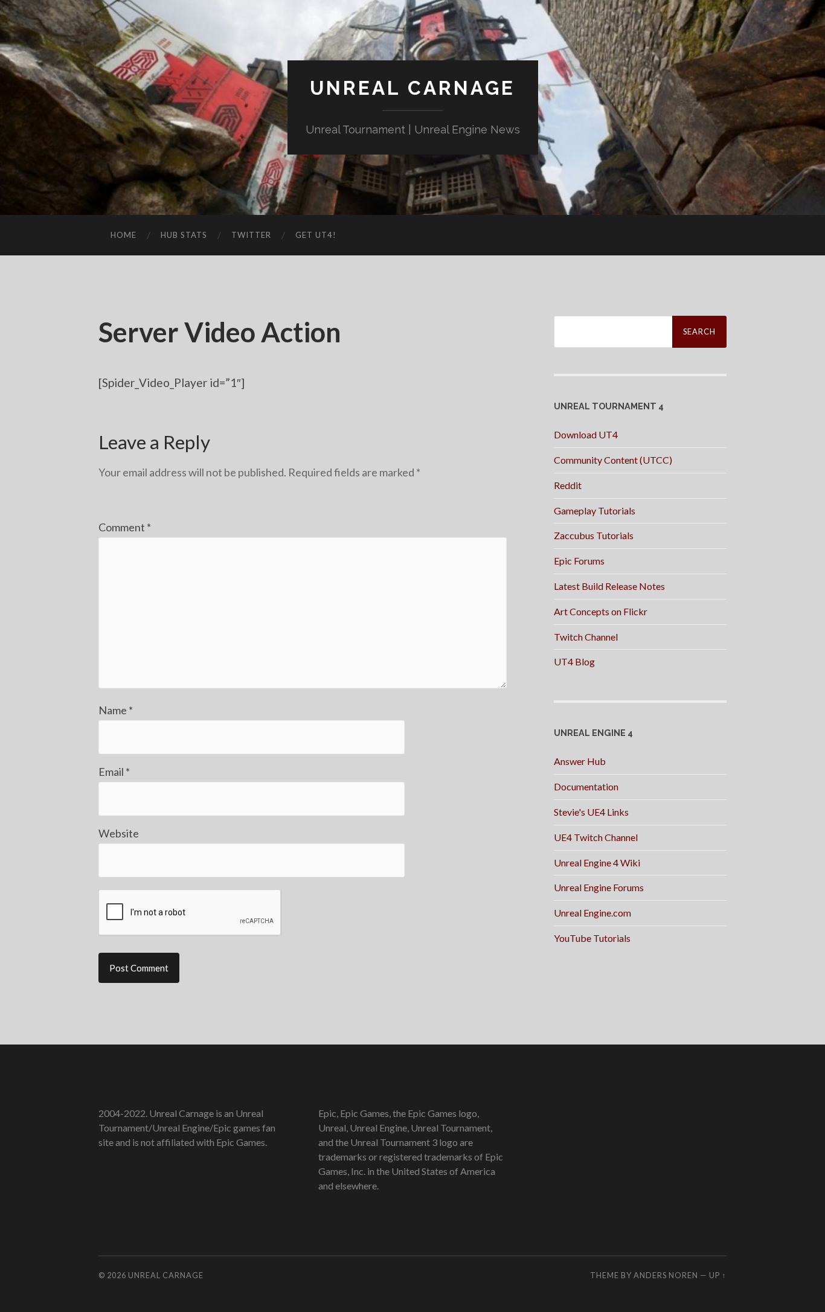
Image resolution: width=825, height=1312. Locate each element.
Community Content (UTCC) (613, 460)
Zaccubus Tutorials (594, 535)
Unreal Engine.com (592, 912)
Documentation (586, 786)
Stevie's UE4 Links (591, 812)
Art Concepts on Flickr (600, 611)
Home (123, 235)
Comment (124, 527)
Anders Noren (666, 1275)
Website (118, 833)
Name (115, 710)
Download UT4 (586, 434)
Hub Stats (184, 235)
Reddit (568, 485)
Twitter (251, 235)
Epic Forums (579, 560)
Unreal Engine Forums (599, 887)
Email (114, 771)
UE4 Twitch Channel (596, 837)
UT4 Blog (574, 661)
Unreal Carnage (412, 88)
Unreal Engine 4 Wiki (597, 862)
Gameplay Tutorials (594, 510)
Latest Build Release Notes (609, 586)
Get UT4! (315, 235)
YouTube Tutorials (592, 938)
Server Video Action (219, 332)
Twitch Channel (586, 636)
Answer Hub (580, 761)
